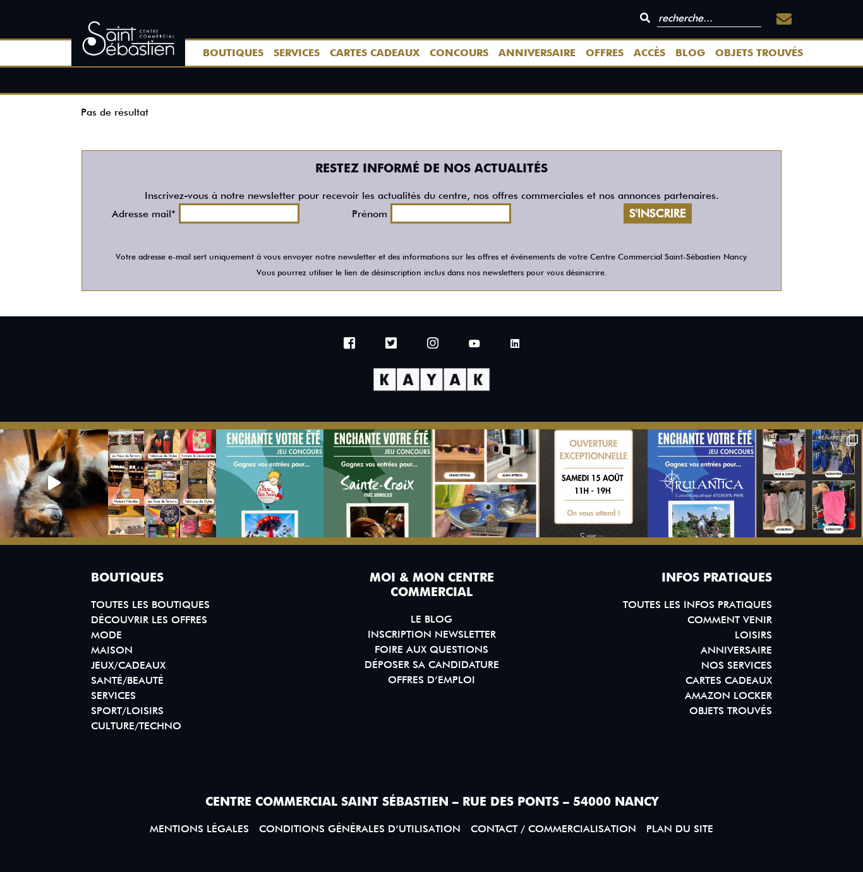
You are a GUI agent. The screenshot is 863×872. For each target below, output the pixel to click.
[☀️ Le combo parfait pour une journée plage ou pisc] (809, 483)
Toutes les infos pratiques (697, 605)
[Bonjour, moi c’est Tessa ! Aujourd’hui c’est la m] (54, 483)
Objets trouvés (759, 53)
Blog (690, 53)
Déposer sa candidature (432, 665)
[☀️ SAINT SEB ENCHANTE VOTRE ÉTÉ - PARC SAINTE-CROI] (377, 483)
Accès (649, 53)
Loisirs (753, 635)
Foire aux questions (431, 649)
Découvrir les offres (149, 620)
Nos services (736, 665)
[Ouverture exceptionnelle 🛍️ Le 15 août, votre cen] (594, 483)
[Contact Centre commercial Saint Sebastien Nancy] (784, 19)
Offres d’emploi (431, 680)
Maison (112, 650)
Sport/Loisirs (127, 711)
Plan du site (679, 829)
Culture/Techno (136, 726)
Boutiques (233, 53)
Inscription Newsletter (432, 634)
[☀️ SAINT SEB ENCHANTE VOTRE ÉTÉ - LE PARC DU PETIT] (270, 483)
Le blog (431, 619)
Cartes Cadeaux (374, 53)
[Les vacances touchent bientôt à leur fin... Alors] (162, 483)
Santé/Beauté (127, 680)
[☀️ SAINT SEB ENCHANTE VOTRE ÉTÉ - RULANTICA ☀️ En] (702, 483)
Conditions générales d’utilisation (360, 829)
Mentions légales (199, 829)
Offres (605, 53)
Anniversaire (537, 53)
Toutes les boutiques (150, 605)
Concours (459, 53)
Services (297, 53)
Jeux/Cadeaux (128, 665)
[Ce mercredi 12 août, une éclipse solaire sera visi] (485, 483)
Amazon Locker (728, 696)
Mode (106, 635)
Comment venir (729, 620)
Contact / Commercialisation (553, 829)
